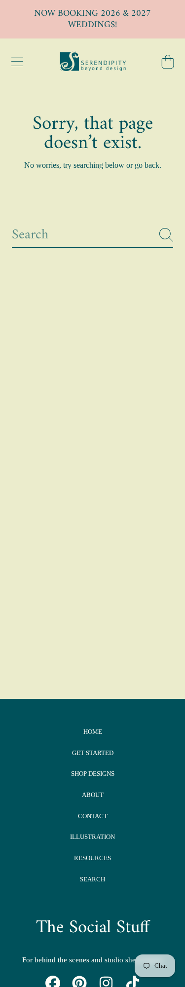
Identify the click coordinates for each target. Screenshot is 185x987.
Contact (93, 816)
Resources (92, 858)
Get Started (92, 753)
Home (92, 731)
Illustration (92, 836)
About (93, 794)
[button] (17, 62)
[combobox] (92, 235)
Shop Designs (92, 773)
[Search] (166, 235)
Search (92, 879)
